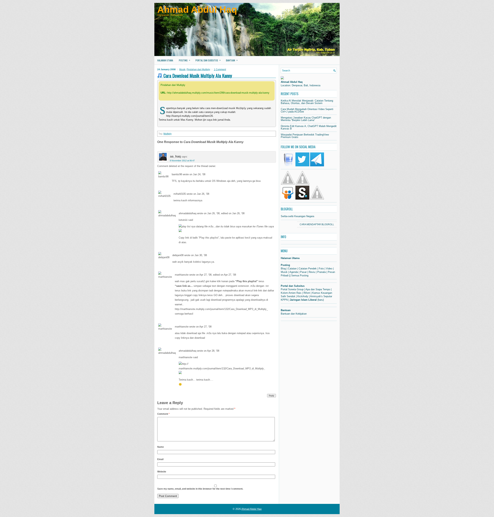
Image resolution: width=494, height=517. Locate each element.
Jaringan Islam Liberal (303, 299)
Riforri (307, 292)
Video (329, 268)
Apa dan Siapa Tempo (317, 289)
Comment (163, 414)
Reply (271, 395)
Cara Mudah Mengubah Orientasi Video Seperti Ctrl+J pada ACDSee (307, 110)
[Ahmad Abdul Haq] (282, 78)
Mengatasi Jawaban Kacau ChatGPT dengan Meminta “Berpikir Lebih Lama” (306, 119)
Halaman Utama (165, 60)
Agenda (293, 272)
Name (160, 447)
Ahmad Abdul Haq (197, 9)
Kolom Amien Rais (291, 292)
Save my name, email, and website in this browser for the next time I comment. (200, 488)
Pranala (321, 272)
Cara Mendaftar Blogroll (317, 224)
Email (160, 459)
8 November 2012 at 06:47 (182, 160)
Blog (283, 268)
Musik (182, 69)
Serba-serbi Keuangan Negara (297, 216)
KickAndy (302, 296)
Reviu (312, 272)
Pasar (303, 272)
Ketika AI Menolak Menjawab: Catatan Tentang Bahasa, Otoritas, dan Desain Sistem (307, 102)
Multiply (167, 133)
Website (161, 471)
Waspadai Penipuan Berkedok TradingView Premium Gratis (305, 136)
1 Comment (220, 69)
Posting (184, 60)
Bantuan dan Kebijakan (294, 313)
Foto (321, 268)
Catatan (292, 268)
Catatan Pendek (308, 268)
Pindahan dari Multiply (198, 69)
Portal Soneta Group (292, 289)
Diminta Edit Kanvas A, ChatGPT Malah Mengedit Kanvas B (309, 127)
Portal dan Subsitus (208, 60)
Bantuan (232, 60)
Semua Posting (299, 275)
